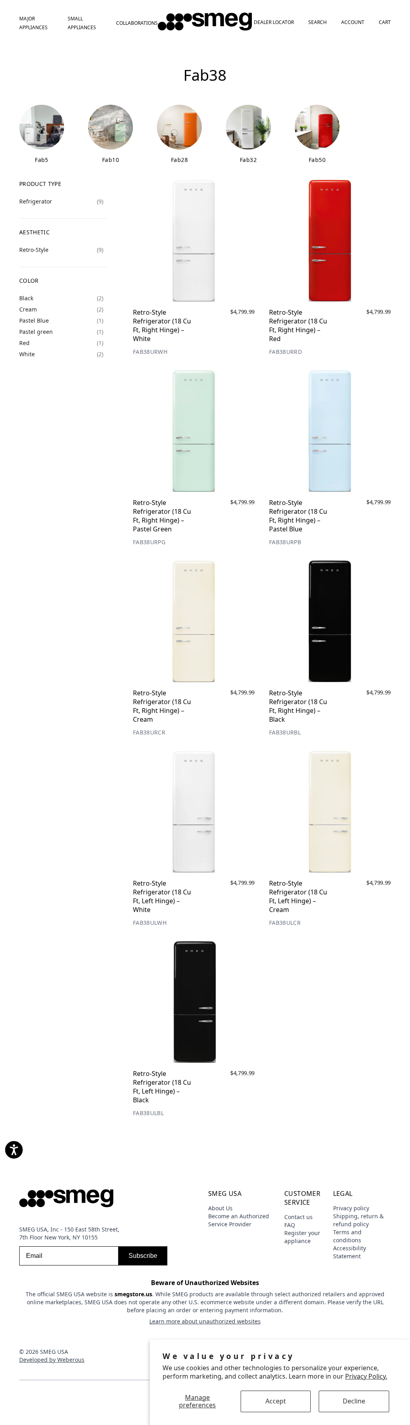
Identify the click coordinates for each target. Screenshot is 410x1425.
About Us (220, 1208)
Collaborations (137, 23)
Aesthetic (34, 232)
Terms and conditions (347, 1236)
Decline (354, 1401)
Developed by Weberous (51, 1359)
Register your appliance (302, 1237)
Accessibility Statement (349, 1252)
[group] (41, 134)
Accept (275, 1401)
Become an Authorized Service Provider (238, 1220)
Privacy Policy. (366, 1376)
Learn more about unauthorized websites (205, 1321)
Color (29, 280)
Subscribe (143, 1255)
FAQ (289, 1225)
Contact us (298, 1217)
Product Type (40, 184)
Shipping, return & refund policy (358, 1220)
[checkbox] (61, 202)
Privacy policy (351, 1208)
